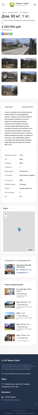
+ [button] (5, 214)
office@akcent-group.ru (12, 400)
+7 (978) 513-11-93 (25, 270)
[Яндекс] (30, 249)
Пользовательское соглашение (25, 413)
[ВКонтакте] (3, 34)
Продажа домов (13, 12)
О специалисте (21, 272)
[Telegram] (8, 34)
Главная (4, 12)
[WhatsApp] (11, 34)
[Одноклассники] (5, 34)
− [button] (5, 217)
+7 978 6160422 (10, 397)
